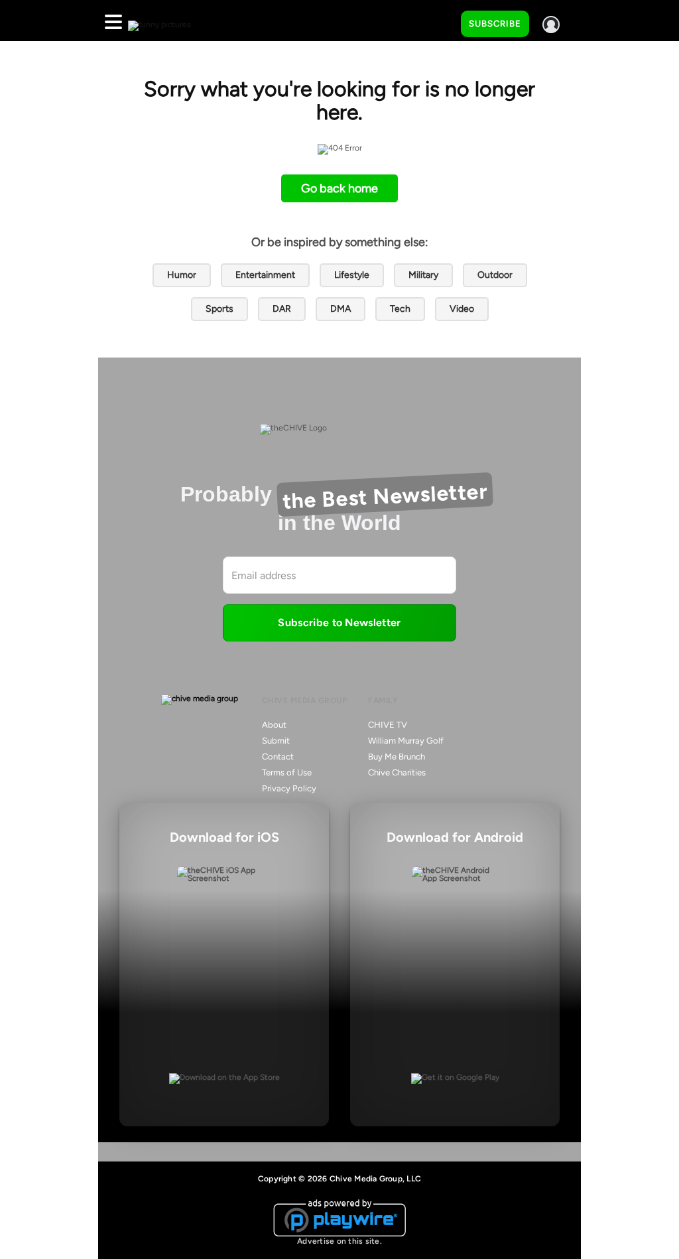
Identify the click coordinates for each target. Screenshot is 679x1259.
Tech (400, 308)
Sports (219, 308)
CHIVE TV (387, 725)
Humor (181, 275)
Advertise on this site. (339, 1241)
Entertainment (265, 275)
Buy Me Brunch (396, 757)
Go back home (339, 188)
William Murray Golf (406, 741)
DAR (282, 308)
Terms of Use (287, 772)
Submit (276, 741)
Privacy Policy (289, 788)
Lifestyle (351, 275)
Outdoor (495, 275)
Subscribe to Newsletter (339, 622)
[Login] (551, 24)
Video (462, 308)
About (274, 725)
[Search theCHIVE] (441, 20)
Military (423, 275)
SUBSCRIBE (495, 24)
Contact (278, 757)
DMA (340, 308)
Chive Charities (397, 772)
